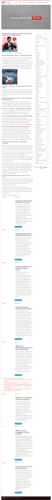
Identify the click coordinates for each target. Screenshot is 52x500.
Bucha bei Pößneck (42, 64)
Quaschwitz (42, 82)
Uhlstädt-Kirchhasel (42, 144)
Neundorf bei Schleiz (42, 97)
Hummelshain (42, 121)
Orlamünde (42, 146)
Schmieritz (42, 143)
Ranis (42, 44)
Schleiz (42, 118)
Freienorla (42, 114)
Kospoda (42, 107)
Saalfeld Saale (42, 105)
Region (20, 2)
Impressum (46, 2)
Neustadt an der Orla (42, 124)
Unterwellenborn (42, 83)
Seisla (42, 47)
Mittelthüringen (42, 141)
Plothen (42, 96)
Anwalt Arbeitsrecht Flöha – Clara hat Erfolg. (14, 378)
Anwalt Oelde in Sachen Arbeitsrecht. (12, 390)
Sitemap (20, 497)
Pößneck (42, 67)
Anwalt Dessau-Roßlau (26, 68)
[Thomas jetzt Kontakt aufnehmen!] (7, 201)
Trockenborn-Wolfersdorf (42, 160)
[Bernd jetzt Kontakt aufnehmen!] (7, 467)
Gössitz (19, 197)
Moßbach (42, 127)
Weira (42, 99)
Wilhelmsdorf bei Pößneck (42, 38)
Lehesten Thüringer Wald (42, 151)
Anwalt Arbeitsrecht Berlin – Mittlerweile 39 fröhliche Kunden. (17, 388)
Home (16, 2)
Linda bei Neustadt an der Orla (42, 108)
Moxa (42, 49)
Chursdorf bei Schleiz (42, 129)
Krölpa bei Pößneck (42, 61)
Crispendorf (42, 78)
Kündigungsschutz (31, 2)
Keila (42, 50)
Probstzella (42, 119)
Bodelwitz (42, 57)
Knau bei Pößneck (42, 85)
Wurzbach (42, 122)
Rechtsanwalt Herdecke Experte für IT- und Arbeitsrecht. (16, 382)
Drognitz (42, 42)
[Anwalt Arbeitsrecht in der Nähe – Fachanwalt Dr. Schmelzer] (6, 2)
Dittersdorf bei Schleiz (42, 116)
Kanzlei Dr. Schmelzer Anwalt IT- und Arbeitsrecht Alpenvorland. (18, 384)
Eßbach (42, 58)
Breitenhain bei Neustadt (42, 149)
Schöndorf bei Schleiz (42, 63)
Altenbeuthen (42, 36)
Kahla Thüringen (42, 163)
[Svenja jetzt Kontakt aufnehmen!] (7, 308)
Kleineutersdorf (42, 130)
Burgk (42, 88)
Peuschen (42, 52)
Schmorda (42, 41)
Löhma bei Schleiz (42, 140)
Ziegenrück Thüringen (42, 46)
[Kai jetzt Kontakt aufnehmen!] (7, 431)
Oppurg (42, 91)
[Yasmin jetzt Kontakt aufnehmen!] (7, 267)
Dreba (42, 94)
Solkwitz (42, 80)
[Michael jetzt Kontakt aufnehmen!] (7, 234)
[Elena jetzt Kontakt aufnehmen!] (7, 346)
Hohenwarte (42, 53)
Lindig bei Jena (42, 133)
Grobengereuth (42, 60)
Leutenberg (42, 89)
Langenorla (42, 93)
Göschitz (42, 158)
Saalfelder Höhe (42, 154)
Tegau (40, 161)
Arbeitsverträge (39, 2)
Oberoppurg (42, 86)
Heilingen (42, 135)
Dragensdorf (42, 125)
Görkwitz (42, 100)
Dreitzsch (42, 157)
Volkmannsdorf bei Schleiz (42, 76)
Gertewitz (42, 66)
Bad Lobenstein (42, 147)
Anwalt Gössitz (13, 195)
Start (3, 30)
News (24, 2)
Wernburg (42, 55)
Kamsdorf (42, 74)
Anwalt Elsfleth (25, 113)
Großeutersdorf (42, 132)
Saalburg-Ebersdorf (42, 110)
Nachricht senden (18, 226)
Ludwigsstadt (42, 155)
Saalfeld (42, 136)
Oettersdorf (42, 113)
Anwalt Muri (28, 106)
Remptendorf (42, 72)
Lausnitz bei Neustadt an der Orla (42, 103)
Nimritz (42, 71)
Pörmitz (40, 111)
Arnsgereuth (42, 138)
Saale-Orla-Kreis (42, 69)
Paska (40, 39)
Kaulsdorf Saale (40, 77)
